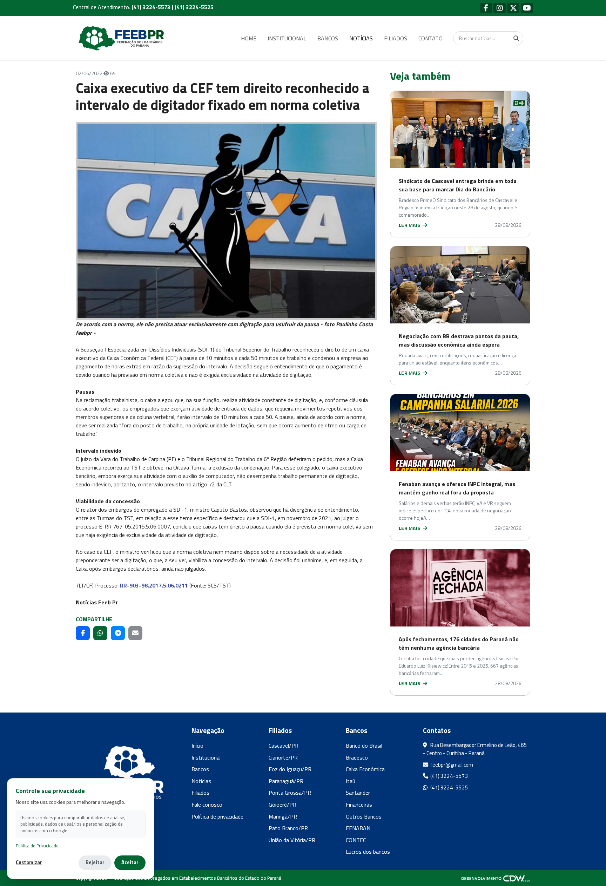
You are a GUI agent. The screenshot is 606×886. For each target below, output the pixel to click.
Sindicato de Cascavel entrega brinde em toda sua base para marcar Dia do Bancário (458, 185)
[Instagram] (499, 7)
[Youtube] (527, 7)
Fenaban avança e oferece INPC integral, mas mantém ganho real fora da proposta (457, 488)
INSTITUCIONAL (287, 38)
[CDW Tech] (496, 877)
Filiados (200, 792)
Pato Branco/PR (288, 828)
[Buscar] (516, 38)
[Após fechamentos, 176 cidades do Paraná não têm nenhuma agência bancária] (460, 587)
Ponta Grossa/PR (290, 792)
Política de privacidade (217, 816)
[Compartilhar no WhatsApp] (100, 633)
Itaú (350, 781)
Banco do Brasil (364, 745)
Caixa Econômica (365, 769)
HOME (248, 38)
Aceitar (130, 862)
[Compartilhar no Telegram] (118, 633)
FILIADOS (395, 38)
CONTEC (356, 840)
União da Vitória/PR (292, 840)
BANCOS (327, 38)
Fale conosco (206, 804)
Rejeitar (95, 862)
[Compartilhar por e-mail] (135, 633)
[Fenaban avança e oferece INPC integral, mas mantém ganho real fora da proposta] (460, 432)
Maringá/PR (283, 816)
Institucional (206, 757)
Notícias (201, 781)
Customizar (29, 862)
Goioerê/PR (282, 804)
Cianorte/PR (283, 757)
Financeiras (359, 804)
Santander (358, 792)
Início (197, 745)
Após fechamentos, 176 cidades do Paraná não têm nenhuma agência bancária (459, 643)
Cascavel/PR (283, 745)
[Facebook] (486, 7)
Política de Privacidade (37, 845)
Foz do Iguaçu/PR (290, 769)
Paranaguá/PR (286, 781)
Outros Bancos (364, 816)
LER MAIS (410, 225)
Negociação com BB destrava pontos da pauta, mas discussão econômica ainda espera (459, 340)
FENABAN (358, 828)
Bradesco (357, 757)
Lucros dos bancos (368, 851)
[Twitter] (513, 7)
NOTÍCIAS (361, 38)
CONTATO (430, 38)
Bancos (200, 769)
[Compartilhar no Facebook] (83, 633)
